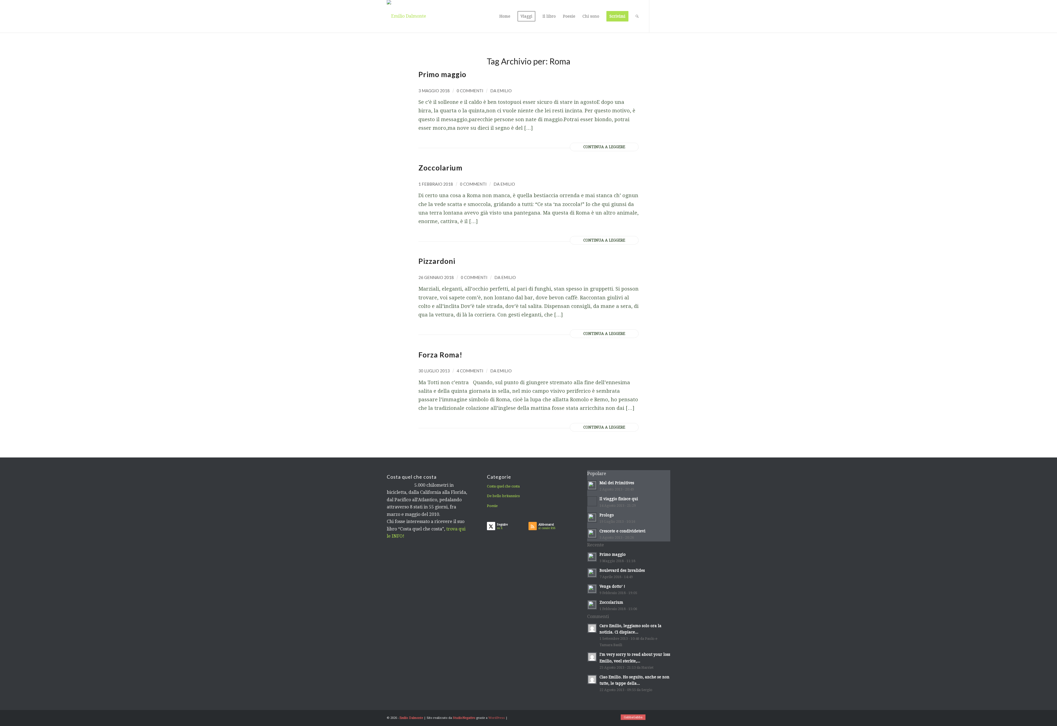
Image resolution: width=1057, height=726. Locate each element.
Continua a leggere (604, 147)
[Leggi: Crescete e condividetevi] (592, 533)
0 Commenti (470, 90)
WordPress (496, 718)
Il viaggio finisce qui (619, 499)
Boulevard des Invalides (622, 570)
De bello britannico (503, 496)
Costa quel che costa (503, 486)
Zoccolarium (440, 167)
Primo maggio (442, 74)
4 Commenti (470, 370)
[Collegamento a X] (658, 16)
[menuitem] (505, 16)
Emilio (504, 90)
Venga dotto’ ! (612, 586)
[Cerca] (637, 16)
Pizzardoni (436, 261)
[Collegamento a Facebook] (666, 16)
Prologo (607, 515)
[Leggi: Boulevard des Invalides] (592, 573)
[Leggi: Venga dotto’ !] (592, 589)
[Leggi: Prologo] (592, 517)
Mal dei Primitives (617, 483)
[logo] (406, 16)
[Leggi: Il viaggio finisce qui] (592, 501)
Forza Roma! (440, 354)
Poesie (492, 506)
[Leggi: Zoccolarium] (592, 605)
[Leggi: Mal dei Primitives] (592, 485)
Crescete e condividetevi (622, 531)
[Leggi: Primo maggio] (592, 557)
